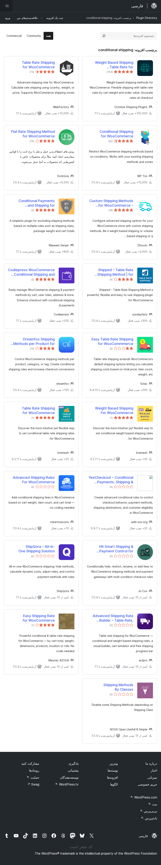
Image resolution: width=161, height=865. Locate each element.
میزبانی (152, 777)
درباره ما (151, 763)
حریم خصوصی (147, 784)
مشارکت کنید (30, 763)
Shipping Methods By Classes (118, 687)
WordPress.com (143, 797)
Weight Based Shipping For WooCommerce (114, 410)
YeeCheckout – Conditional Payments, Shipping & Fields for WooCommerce (111, 479)
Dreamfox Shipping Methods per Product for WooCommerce (34, 341)
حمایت (33, 777)
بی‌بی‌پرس (148, 811)
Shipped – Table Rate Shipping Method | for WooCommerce (115, 272)
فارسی (143, 836)
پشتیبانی (73, 770)
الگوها (114, 784)
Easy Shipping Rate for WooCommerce (39, 618)
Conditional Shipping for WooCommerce (116, 133)
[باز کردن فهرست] (6, 6)
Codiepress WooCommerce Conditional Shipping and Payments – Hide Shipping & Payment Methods (31, 272)
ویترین (114, 763)
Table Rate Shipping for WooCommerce (38, 64)
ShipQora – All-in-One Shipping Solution (36, 548)
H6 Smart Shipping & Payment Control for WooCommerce (116, 549)
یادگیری (74, 763)
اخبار (154, 770)
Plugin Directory (146, 17)
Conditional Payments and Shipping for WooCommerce (36, 203)
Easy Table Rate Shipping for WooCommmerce (112, 341)
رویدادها (34, 770)
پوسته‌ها (113, 770)
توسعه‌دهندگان (69, 777)
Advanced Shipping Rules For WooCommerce (34, 479)
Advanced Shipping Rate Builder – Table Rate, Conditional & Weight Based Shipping (110, 618)
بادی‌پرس (149, 818)
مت (152, 804)
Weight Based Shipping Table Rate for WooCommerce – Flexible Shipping (112, 64)
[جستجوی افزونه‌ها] (104, 36)
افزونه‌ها (112, 777)
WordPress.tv (67, 784)
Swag (33, 784)
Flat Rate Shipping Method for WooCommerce (33, 133)
